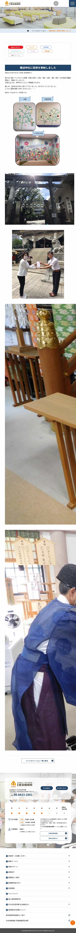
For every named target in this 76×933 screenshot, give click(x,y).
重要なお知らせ (15, 47)
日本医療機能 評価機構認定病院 (17, 920)
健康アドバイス (15, 55)
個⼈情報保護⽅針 (14, 899)
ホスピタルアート (16, 51)
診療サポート (13, 866)
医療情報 (47, 51)
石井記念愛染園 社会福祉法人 (18, 904)
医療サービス (13, 861)
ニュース (31, 47)
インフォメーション (39, 31)
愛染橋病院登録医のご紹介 (15, 915)
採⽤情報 (45, 47)
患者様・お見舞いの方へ (17, 856)
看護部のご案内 (13, 877)
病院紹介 (11, 872)
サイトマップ (13, 893)
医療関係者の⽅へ (14, 883)
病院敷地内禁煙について (17, 910)
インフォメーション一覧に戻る (37, 761)
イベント (33, 51)
